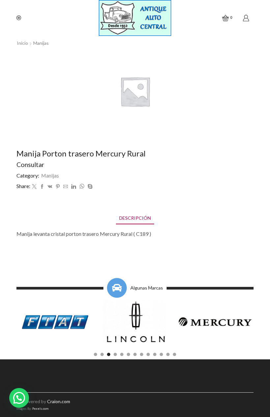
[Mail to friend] (65, 186)
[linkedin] (73, 186)
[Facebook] (42, 186)
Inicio (22, 43)
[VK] (50, 186)
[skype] (89, 186)
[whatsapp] (82, 186)
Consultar (30, 164)
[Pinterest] (58, 186)
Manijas (41, 43)
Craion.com (58, 401)
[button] (95, 354)
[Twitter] (34, 186)
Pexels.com (40, 408)
